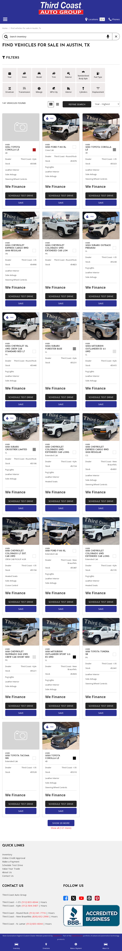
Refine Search (77, 104)
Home (5, 28)
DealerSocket (77, 936)
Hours (43, 902)
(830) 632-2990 (40, 916)
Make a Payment (10, 861)
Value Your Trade (11, 868)
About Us (7, 872)
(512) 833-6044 (30, 902)
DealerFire (57, 936)
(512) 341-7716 (37, 912)
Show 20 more (61, 823)
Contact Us (8, 875)
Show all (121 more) (61, 827)
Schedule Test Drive (20, 195)
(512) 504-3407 (30, 905)
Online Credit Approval (13, 858)
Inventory (7, 854)
